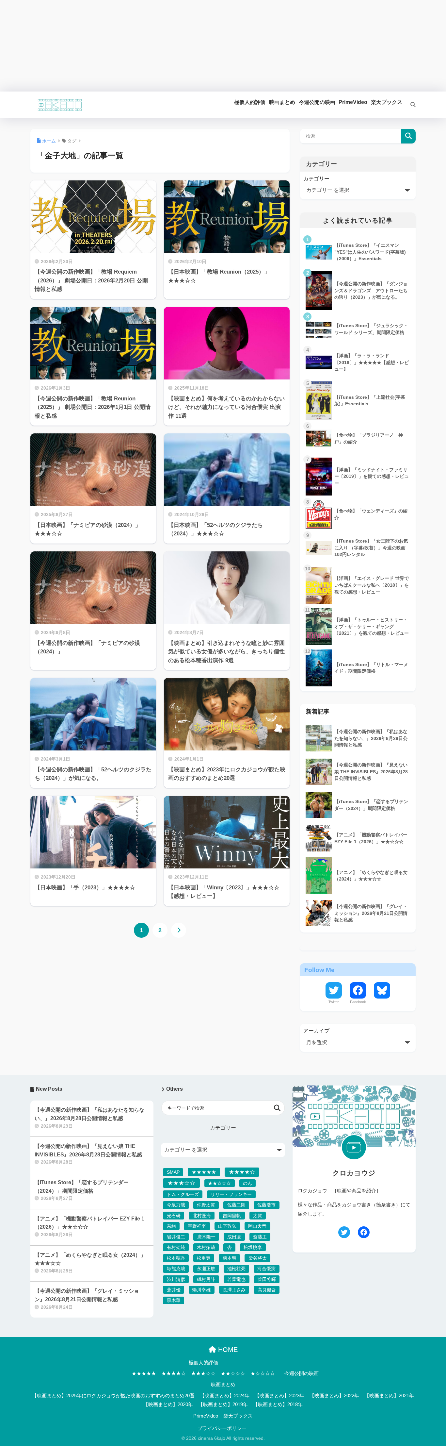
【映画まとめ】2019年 (223, 1404)
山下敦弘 (227, 1226)
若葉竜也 (236, 1279)
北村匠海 (202, 1215)
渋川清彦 (176, 1279)
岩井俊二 (176, 1236)
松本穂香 (176, 1258)
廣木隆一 (206, 1236)
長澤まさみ (234, 1289)
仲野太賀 (206, 1204)
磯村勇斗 (206, 1279)
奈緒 (171, 1226)
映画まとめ (223, 1384)
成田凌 (234, 1236)
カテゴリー (316, 178)
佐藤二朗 (236, 1204)
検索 (408, 136)
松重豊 (204, 1258)
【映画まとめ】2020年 (168, 1404)
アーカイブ (316, 1031)
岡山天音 (257, 1226)
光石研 (174, 1215)
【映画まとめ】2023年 (279, 1395)
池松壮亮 (236, 1268)
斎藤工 (260, 1236)
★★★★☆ (242, 1172)
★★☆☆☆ (219, 1183)
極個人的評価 (203, 1362)
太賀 (257, 1215)
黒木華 (174, 1300)
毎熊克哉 (176, 1268)
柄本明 (229, 1258)
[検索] (409, 105)
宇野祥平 (197, 1226)
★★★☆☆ (181, 1183)
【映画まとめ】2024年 (224, 1395)
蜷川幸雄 (201, 1289)
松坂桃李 (253, 1247)
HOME (227, 1349)
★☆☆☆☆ (262, 1373)
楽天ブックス (238, 1416)
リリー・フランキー (231, 1194)
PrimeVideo (205, 1416)
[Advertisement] (196, 46)
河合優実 (266, 1268)
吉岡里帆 (232, 1215)
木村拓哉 (206, 1247)
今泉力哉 (176, 1204)
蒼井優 (174, 1289)
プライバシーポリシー (222, 1428)
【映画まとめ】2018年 (278, 1404)
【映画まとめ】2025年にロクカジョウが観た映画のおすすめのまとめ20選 (113, 1395)
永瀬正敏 (206, 1268)
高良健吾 (267, 1289)
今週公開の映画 (301, 1373)
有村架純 (176, 1247)
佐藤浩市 (266, 1204)
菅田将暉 (267, 1279)
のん (247, 1183)
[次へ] (178, 930)
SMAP (173, 1172)
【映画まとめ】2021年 (389, 1395)
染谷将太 (257, 1258)
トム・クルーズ (183, 1194)
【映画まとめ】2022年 (334, 1395)
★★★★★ (204, 1172)
